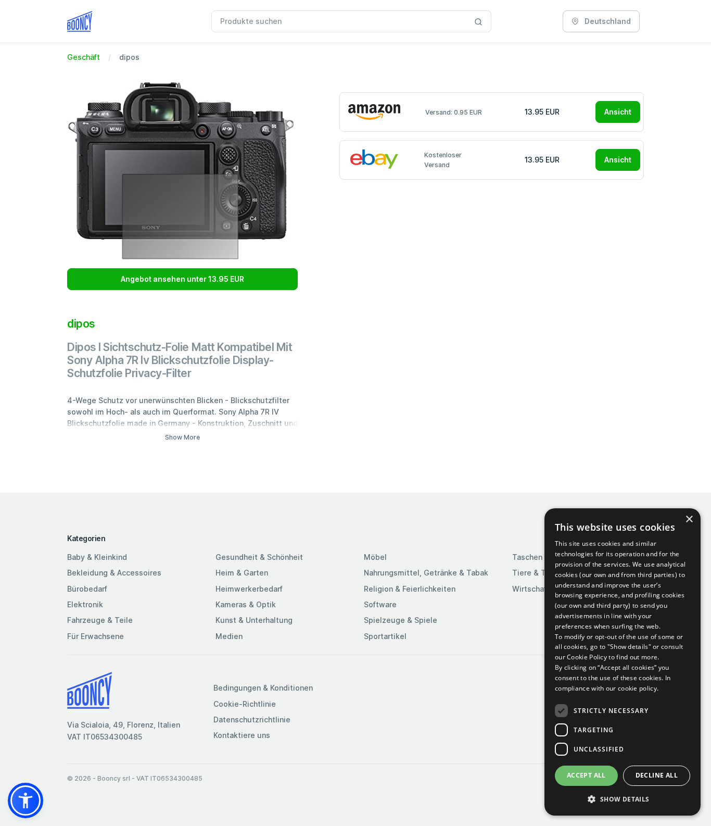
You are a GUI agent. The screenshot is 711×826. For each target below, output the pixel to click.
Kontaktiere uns (241, 735)
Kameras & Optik (245, 604)
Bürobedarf (87, 588)
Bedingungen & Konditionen (263, 687)
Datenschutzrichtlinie (251, 719)
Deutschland (607, 21)
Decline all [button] (657, 775)
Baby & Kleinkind (97, 557)
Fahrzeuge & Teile (100, 620)
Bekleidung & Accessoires (114, 572)
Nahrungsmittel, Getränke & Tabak (426, 572)
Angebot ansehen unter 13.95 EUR (182, 278)
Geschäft (83, 57)
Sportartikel (385, 636)
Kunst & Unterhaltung (254, 620)
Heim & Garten (241, 572)
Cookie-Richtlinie (244, 703)
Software (380, 604)
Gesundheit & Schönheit (259, 557)
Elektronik (85, 604)
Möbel (375, 557)
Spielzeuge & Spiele (400, 620)
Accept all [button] (586, 775)
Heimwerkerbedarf (249, 588)
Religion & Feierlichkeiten (409, 588)
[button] (25, 800)
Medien (229, 636)
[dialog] (622, 662)
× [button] (689, 519)
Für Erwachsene (95, 636)
